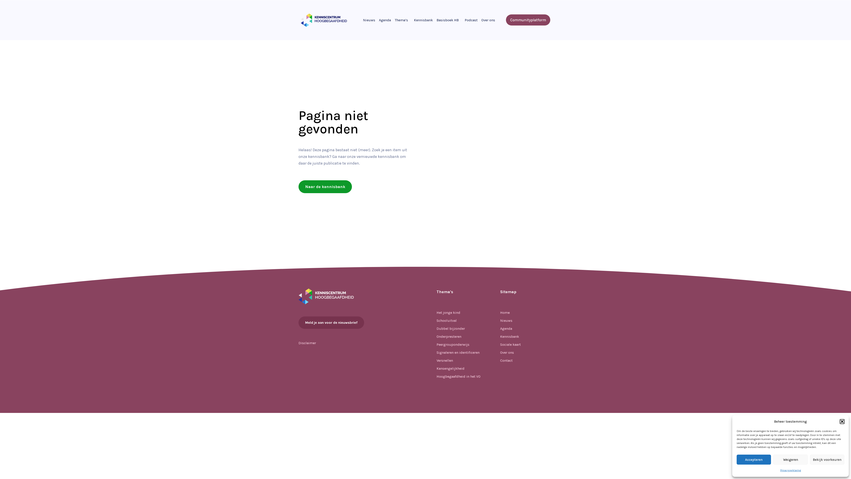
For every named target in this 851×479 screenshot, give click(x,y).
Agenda (385, 20)
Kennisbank (423, 20)
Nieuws (369, 20)
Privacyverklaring (790, 470)
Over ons (488, 20)
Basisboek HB (448, 20)
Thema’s (401, 20)
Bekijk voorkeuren (827, 460)
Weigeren (790, 460)
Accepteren (754, 460)
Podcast (471, 20)
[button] (842, 421)
